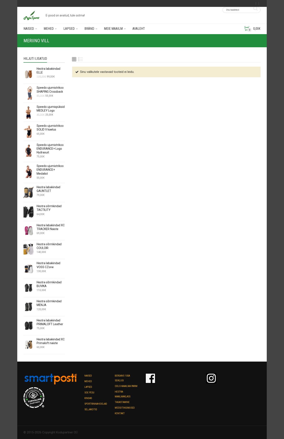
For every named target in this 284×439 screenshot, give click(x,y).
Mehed (49, 29)
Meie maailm (113, 29)
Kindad (88, 398)
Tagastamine (122, 402)
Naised (28, 29)
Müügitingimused (125, 407)
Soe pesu (89, 392)
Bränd (89, 29)
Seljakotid (90, 409)
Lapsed (69, 29)
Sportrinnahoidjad (95, 403)
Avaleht (138, 29)
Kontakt (120, 413)
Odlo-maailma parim (126, 386)
